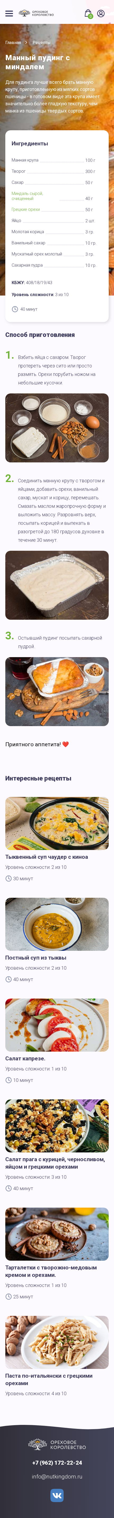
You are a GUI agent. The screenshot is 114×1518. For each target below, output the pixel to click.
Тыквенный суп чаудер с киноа (46, 857)
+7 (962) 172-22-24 (57, 1463)
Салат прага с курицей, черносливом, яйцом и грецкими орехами (55, 1163)
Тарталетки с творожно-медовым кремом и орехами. (51, 1271)
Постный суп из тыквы (35, 958)
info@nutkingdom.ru (57, 1476)
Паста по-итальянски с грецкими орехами (49, 1379)
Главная (13, 42)
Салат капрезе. (25, 1058)
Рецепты (42, 42)
